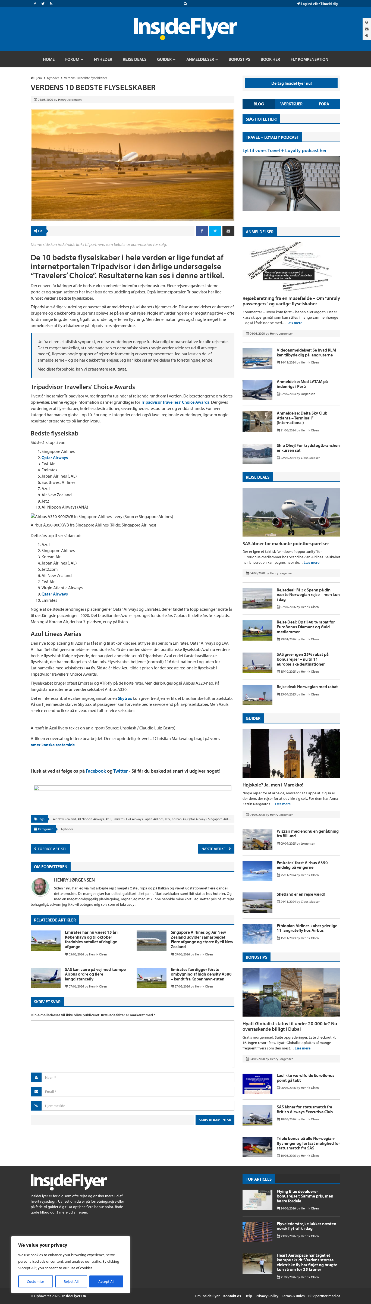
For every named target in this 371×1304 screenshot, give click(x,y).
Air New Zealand (64, 819)
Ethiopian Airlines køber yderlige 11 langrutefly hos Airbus (307, 928)
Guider (253, 718)
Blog (259, 103)
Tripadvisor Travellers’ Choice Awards (175, 402)
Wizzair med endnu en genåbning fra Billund (308, 833)
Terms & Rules (293, 1295)
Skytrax (125, 698)
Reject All (71, 1281)
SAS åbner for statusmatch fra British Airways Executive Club (305, 1109)
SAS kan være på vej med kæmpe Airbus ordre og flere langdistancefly (95, 974)
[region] (70, 1264)
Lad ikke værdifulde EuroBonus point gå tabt (305, 1078)
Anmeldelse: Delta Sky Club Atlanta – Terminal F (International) (302, 417)
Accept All (106, 1281)
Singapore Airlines (221, 819)
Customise (35, 1281)
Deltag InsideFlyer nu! (291, 83)
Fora (324, 103)
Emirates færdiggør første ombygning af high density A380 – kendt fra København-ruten (201, 974)
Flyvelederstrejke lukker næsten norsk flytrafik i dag (306, 1226)
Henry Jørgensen (74, 880)
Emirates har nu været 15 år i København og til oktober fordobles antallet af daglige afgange (91, 939)
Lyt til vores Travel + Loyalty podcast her (284, 150)
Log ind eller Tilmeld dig (319, 3)
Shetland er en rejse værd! (301, 894)
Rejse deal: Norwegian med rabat (307, 686)
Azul (108, 819)
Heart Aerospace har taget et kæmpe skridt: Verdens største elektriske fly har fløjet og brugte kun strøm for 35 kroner (307, 1262)
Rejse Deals (257, 477)
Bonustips (256, 957)
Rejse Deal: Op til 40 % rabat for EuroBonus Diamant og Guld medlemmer (306, 626)
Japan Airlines (154, 819)
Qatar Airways (55, 457)
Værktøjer (291, 103)
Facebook (96, 771)
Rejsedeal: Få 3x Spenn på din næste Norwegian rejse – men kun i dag (308, 594)
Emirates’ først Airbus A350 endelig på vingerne (302, 865)
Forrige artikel (52, 848)
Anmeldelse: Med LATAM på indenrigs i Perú (302, 384)
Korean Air (179, 819)
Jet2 (167, 819)
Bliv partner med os (324, 1295)
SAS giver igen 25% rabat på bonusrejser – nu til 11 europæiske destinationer (303, 658)
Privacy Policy (267, 1295)
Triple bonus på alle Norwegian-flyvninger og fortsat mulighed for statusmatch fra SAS (308, 1143)
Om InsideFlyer (207, 1295)
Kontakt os (232, 1295)
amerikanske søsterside (53, 744)
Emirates (119, 819)
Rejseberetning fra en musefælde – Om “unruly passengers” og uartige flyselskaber (291, 301)
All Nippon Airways (90, 819)
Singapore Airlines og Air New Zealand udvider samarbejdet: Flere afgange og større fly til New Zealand (202, 939)
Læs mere (294, 322)
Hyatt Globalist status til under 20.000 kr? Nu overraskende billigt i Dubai (290, 1026)
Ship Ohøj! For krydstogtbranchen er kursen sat (308, 448)
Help (248, 1295)
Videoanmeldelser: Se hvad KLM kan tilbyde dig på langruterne (306, 352)
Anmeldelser (259, 231)
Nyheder (67, 829)
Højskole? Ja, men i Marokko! (273, 785)
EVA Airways (134, 819)
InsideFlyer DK (74, 1295)
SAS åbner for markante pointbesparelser (286, 543)
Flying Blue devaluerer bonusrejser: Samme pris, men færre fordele (305, 1196)
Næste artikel (215, 848)
